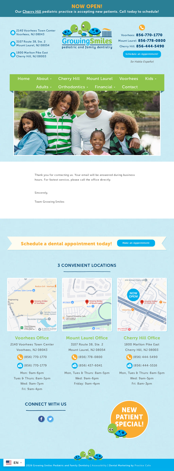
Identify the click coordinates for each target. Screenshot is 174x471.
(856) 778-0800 (89, 357)
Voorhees (128, 78)
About (43, 78)
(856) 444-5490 (145, 357)
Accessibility (99, 465)
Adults (43, 86)
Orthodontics (72, 86)
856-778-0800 (142, 40)
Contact (130, 86)
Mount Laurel (99, 78)
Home (24, 78)
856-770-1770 (142, 35)
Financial (104, 86)
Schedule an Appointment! (142, 54)
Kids (150, 78)
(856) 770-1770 (35, 357)
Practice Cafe (143, 465)
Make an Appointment (136, 243)
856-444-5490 (142, 46)
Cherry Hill (32, 11)
